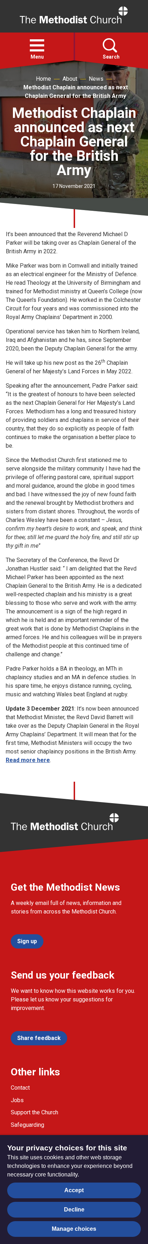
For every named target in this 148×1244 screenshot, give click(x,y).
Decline (74, 1209)
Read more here (28, 760)
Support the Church (34, 1112)
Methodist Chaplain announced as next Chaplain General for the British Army (75, 91)
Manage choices (74, 1229)
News (96, 78)
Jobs (17, 1100)
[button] (37, 45)
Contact (20, 1087)
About (70, 78)
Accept (74, 1190)
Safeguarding (27, 1124)
